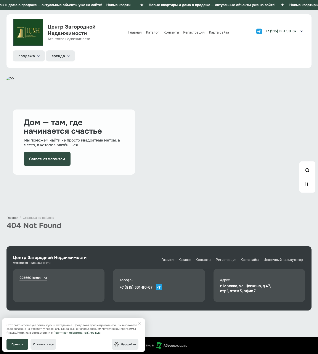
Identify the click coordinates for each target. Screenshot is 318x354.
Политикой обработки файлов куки (77, 333)
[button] (302, 31)
